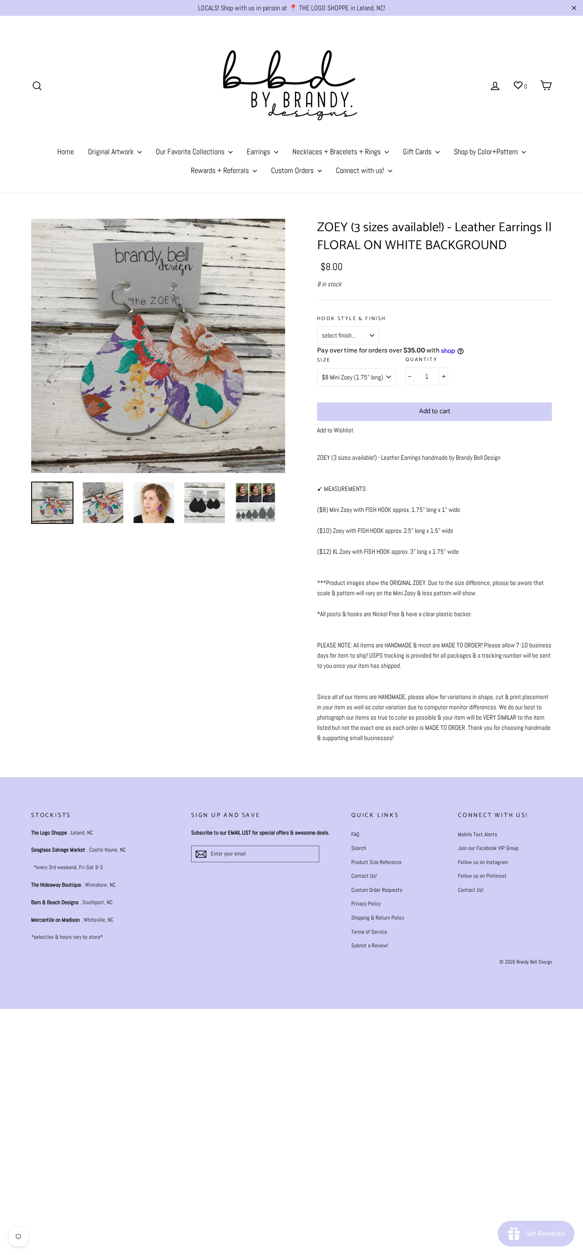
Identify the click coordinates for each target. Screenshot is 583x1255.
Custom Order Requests (376, 889)
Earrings (259, 151)
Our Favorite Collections (191, 151)
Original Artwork (111, 151)
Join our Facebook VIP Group (488, 848)
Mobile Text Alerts (477, 834)
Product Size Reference (376, 862)
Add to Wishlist (335, 430)
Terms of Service (369, 931)
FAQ (355, 834)
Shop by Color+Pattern (486, 151)
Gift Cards (418, 151)
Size (324, 360)
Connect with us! (361, 170)
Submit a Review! (369, 945)
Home (65, 151)
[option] (158, 346)
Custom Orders (293, 170)
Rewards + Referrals (221, 170)
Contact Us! (364, 875)
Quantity (421, 360)
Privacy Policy (366, 903)
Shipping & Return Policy (377, 917)
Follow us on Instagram (483, 862)
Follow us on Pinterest (482, 875)
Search (358, 848)
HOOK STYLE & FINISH (351, 319)
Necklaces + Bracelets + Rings (337, 151)
